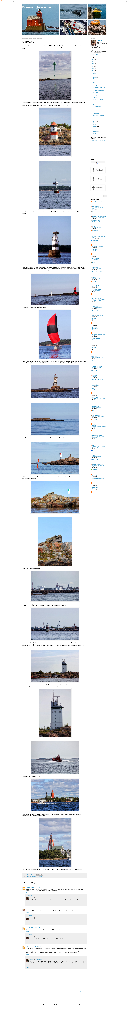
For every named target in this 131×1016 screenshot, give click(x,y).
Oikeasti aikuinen (96, 440)
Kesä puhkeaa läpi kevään (97, 231)
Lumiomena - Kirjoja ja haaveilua (99, 216)
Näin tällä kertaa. (95, 479)
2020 (93, 59)
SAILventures (95, 487)
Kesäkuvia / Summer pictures (97, 227)
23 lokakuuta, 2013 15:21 (40, 897)
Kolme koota (94, 286)
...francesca (94, 419)
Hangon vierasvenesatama (98, 90)
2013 (93, 72)
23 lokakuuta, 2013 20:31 (34, 927)
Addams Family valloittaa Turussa (98, 250)
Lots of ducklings (95, 389)
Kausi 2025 (94, 255)
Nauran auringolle (96, 338)
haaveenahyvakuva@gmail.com (98, 140)
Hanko (28, 876)
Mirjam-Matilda (95, 281)
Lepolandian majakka (96, 289)
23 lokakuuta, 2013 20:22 (40, 918)
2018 (93, 63)
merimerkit (40, 876)
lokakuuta (95, 77)
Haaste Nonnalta (96, 95)
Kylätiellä (94, 293)
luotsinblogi (94, 384)
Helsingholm (95, 101)
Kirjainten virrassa (96, 410)
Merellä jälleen (96, 113)
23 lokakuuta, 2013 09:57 (36, 887)
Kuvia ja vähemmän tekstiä (98, 478)
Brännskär (95, 104)
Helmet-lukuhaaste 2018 (96, 411)
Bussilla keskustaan (97, 118)
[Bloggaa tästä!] (38, 875)
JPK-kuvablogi (95, 370)
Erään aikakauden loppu (96, 268)
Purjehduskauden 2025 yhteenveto (98, 241)
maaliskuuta (95, 131)
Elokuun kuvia (94, 348)
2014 (93, 70)
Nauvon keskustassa (97, 106)
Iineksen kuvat (95, 230)
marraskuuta (95, 75)
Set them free (94, 475)
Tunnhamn (95, 97)
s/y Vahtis (94, 253)
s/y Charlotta (95, 483)
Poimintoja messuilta (96, 484)
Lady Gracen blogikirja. (97, 430)
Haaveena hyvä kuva (36, 8)
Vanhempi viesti (83, 991)
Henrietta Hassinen (96, 415)
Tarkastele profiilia (94, 54)
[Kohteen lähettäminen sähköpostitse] (37, 875)
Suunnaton (94, 318)
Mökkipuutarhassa (96, 235)
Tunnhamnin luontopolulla (98, 94)
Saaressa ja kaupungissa (97, 464)
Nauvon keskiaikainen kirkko (99, 108)
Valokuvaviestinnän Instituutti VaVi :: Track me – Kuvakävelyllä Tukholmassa (99, 305)
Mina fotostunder (95, 323)
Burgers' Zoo (94, 202)
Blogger (85, 1004)
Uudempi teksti (26, 991)
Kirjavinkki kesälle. (95, 394)
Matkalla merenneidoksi (97, 435)
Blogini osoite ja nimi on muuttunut (98, 315)
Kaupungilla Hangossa (97, 84)
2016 (93, 66)
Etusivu (54, 991)
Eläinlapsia (94, 376)
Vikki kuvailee (95, 375)
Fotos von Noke (95, 211)
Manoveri (94, 445)
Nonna (27, 927)
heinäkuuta (95, 124)
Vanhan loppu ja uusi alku (96, 407)
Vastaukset (29, 895)
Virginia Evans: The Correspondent (98, 217)
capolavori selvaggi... (96, 420)
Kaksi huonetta (95, 406)
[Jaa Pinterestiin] (42, 875)
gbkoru (93, 388)
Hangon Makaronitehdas (98, 85)
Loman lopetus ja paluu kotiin (97, 246)
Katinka (31, 897)
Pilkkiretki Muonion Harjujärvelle (98, 357)
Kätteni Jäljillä (95, 459)
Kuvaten (94, 455)
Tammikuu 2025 (95, 259)
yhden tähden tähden (96, 245)
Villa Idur (94, 277)
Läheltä (93, 460)
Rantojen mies (95, 240)
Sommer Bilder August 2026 (97, 212)
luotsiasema (32, 876)
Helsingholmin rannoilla (98, 99)
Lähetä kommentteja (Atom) (30, 993)
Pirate (94, 82)
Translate (101, 164)
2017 (93, 65)
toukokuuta (95, 128)
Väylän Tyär (94, 356)
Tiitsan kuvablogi (95, 310)
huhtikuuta (95, 129)
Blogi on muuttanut (95, 380)
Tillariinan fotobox (96, 262)
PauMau (94, 347)
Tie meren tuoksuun (96, 450)
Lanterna (95, 109)
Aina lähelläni (95, 343)
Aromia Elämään (95, 397)
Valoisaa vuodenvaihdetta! (97, 278)
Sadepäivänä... (95, 353)
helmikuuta (95, 133)
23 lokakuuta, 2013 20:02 (37, 908)
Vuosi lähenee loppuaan (96, 456)
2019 (93, 61)
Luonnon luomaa (95, 206)
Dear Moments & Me (96, 393)
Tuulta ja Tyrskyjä (96, 285)
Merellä (36, 876)
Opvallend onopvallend (97, 366)
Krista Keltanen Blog (96, 298)
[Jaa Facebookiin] (41, 875)
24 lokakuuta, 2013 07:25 (40, 936)
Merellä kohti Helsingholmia (98, 102)
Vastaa (27, 892)
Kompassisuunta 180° (97, 271)
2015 (93, 68)
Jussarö (94, 80)
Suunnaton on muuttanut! (96, 319)
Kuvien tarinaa (95, 351)
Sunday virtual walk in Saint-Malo (98, 416)
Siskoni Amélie (95, 333)
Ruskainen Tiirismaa (96, 290)
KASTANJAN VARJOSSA (97, 379)
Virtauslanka (95, 267)
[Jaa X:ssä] (39, 875)
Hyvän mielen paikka (96, 344)
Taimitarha (94, 469)
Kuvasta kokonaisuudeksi (97, 307)
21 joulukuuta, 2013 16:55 (40, 959)
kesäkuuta (95, 126)
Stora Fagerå (95, 78)
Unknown (28, 887)
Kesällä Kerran (94, 470)
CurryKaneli (28, 908)
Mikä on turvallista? (95, 385)
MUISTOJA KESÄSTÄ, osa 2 (97, 295)
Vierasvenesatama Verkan (98, 115)
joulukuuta (95, 73)
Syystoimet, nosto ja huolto (97, 329)
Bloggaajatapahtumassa (96, 339)
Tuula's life (94, 249)
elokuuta (95, 122)
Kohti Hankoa (95, 92)
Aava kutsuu (95, 360)
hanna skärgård (95, 258)
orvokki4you (94, 226)
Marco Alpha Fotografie (97, 201)
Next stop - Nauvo (95, 493)
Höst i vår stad (94, 324)
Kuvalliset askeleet (96, 314)
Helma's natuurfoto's (96, 220)
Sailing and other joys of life (98, 491)
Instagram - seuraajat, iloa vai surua (98, 398)
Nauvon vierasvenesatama (98, 111)
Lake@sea (94, 401)
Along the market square (96, 367)
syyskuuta (95, 121)
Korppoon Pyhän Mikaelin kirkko (99, 117)
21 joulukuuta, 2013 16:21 (36, 946)
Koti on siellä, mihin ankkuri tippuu (98, 488)
